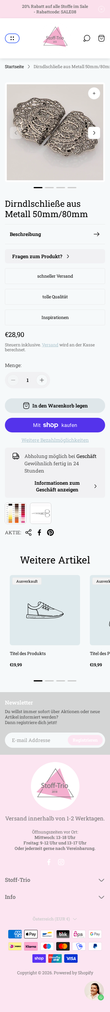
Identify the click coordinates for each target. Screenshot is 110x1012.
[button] (38, 187)
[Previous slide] (16, 133)
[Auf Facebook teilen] (39, 532)
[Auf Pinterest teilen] (50, 532)
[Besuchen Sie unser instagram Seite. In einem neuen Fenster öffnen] (61, 862)
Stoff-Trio (17, 879)
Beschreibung (25, 234)
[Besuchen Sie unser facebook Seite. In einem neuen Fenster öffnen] (49, 862)
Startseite (14, 66)
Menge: (13, 365)
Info (10, 896)
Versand (50, 345)
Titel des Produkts (28, 653)
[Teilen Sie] (28, 532)
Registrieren (85, 740)
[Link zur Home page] (55, 786)
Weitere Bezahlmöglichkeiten (55, 440)
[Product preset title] (45, 610)
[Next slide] (94, 133)
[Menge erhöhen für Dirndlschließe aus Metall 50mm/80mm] (42, 380)
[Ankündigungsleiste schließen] (101, 9)
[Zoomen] (94, 93)
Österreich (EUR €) (51, 919)
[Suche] (87, 38)
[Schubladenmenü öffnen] (12, 38)
